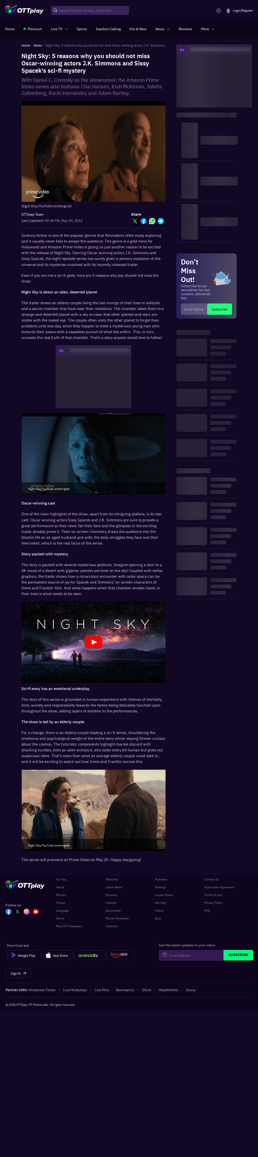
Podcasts (161, 879)
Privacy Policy (213, 903)
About (159, 910)
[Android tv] (89, 955)
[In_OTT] (27, 912)
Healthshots (168, 989)
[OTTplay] (24, 10)
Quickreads (113, 910)
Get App (160, 903)
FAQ (207, 910)
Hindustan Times (41, 989)
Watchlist (112, 879)
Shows (60, 903)
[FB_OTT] (9, 912)
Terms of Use (213, 895)
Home (60, 887)
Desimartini (125, 989)
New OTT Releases (69, 926)
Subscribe (220, 309)
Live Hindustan (75, 989)
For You (61, 879)
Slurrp (191, 989)
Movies (61, 895)
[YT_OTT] (36, 912)
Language (62, 910)
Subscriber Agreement (219, 887)
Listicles (111, 903)
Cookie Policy (164, 895)
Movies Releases (117, 918)
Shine (146, 989)
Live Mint (102, 989)
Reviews (111, 895)
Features (112, 926)
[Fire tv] (120, 955)
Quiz (158, 918)
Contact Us (211, 879)
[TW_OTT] (18, 912)
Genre (60, 918)
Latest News (114, 887)
